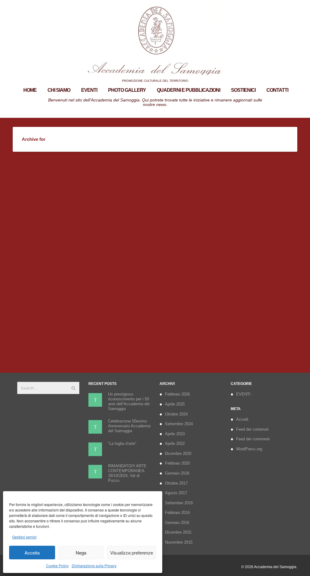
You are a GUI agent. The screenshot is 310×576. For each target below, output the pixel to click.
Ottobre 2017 (176, 483)
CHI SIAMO (59, 90)
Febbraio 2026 (177, 394)
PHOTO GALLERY (127, 90)
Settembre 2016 (179, 503)
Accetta (32, 552)
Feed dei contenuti (252, 429)
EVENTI (89, 90)
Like (73, 343)
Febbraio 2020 (177, 463)
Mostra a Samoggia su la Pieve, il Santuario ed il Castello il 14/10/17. (56, 290)
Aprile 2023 (175, 434)
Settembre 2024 (179, 424)
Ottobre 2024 (176, 414)
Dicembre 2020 (178, 453)
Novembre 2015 (179, 542)
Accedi (242, 419)
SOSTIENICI (243, 90)
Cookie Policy (57, 565)
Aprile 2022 (175, 443)
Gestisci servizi (24, 536)
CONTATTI (277, 90)
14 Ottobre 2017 (39, 343)
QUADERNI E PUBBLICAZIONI (188, 90)
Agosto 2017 (176, 493)
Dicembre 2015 (178, 532)
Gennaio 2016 (177, 522)
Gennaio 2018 (177, 473)
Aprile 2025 (175, 404)
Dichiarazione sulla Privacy (94, 565)
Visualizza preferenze (131, 552)
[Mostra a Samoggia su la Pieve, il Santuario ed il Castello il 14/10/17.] (57, 215)
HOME (30, 90)
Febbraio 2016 (177, 512)
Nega (81, 552)
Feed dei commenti (253, 439)
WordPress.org (249, 449)
